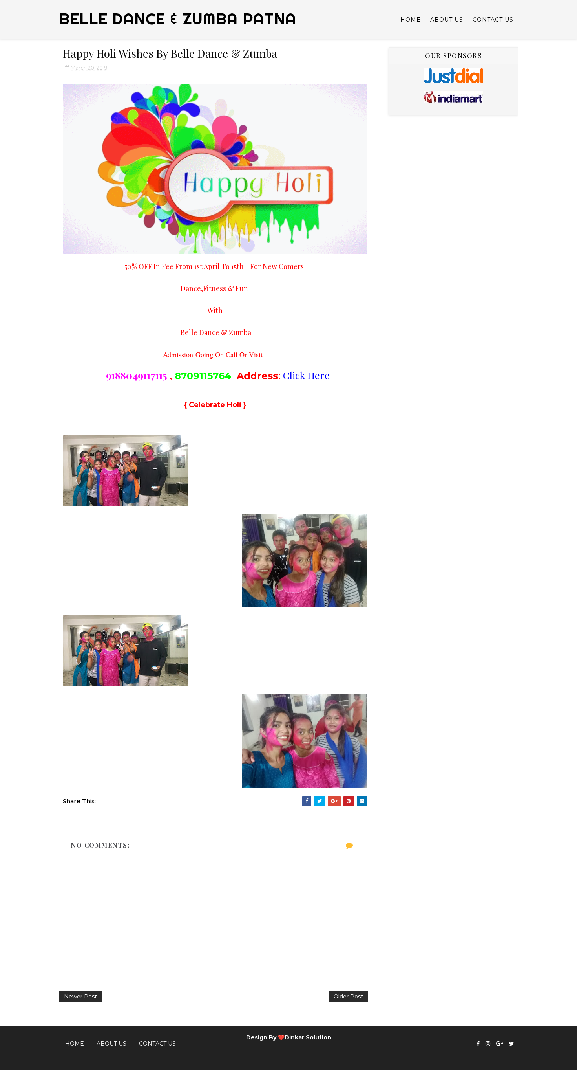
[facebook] (478, 1044)
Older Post (348, 996)
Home (410, 19)
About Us (446, 19)
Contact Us (493, 19)
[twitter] (511, 1044)
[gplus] (499, 1044)
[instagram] (488, 1044)
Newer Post (80, 996)
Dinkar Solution (308, 1037)
